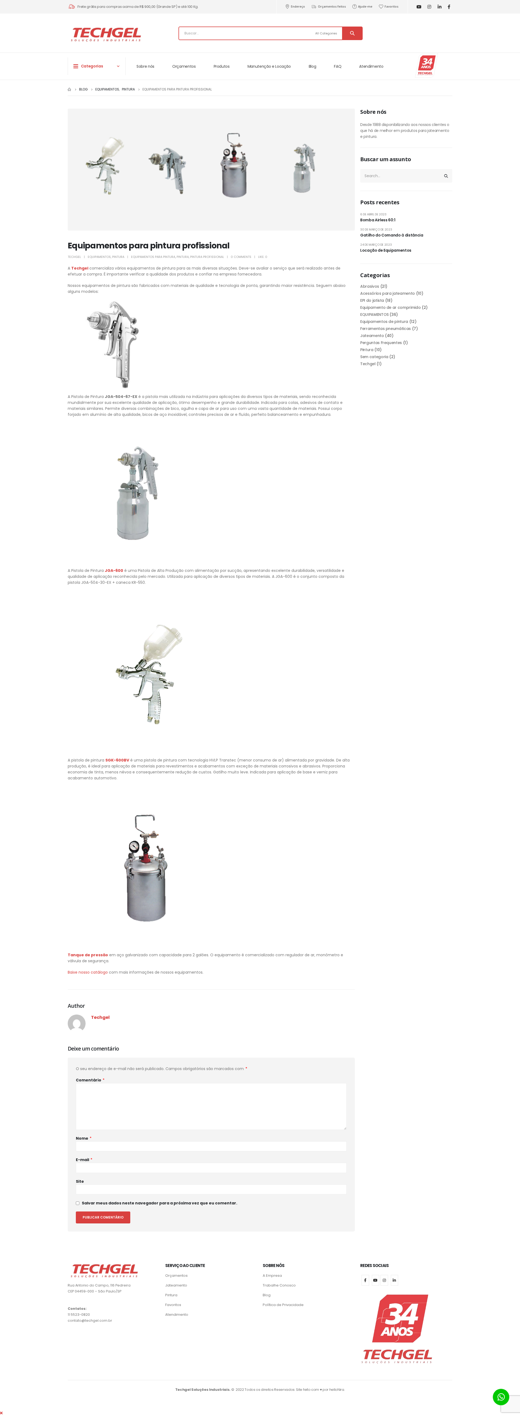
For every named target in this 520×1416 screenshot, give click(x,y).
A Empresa (272, 1275)
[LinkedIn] (439, 7)
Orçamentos (184, 66)
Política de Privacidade (283, 1304)
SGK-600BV (117, 760)
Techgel (74, 257)
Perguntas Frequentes (381, 342)
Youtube (375, 1280)
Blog (312, 66)
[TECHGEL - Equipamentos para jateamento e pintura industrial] (106, 34)
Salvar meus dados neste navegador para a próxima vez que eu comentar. (159, 1203)
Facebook (365, 1280)
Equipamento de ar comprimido (390, 307)
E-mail (84, 1159)
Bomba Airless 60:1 (377, 220)
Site (80, 1181)
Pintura (118, 257)
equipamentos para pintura (153, 257)
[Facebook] (449, 7)
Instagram (384, 1280)
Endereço (298, 6)
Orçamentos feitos (332, 6)
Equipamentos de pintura (384, 321)
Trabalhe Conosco (279, 1285)
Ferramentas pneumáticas (385, 328)
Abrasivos (369, 286)
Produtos (222, 66)
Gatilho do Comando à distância (391, 235)
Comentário (90, 1080)
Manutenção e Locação (269, 66)
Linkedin (394, 1280)
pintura (183, 257)
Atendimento (371, 66)
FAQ (337, 66)
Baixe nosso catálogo (88, 972)
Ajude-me (365, 6)
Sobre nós (145, 66)
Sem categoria (374, 356)
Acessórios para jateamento (387, 293)
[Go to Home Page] (70, 89)
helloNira (336, 1389)
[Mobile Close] (1, 1413)
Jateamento (372, 335)
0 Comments (241, 257)
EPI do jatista (372, 300)
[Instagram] (429, 7)
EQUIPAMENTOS (99, 257)
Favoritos (391, 6)
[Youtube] (418, 7)
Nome (84, 1138)
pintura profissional (207, 257)
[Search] (352, 33)
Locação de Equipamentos (385, 250)
